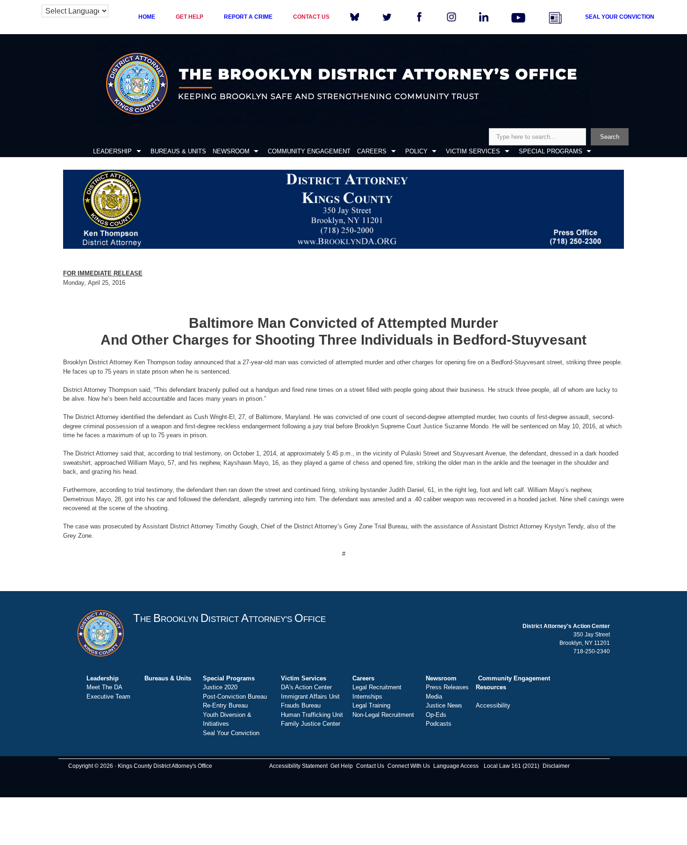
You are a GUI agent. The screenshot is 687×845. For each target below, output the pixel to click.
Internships (367, 696)
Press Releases (447, 687)
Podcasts (438, 723)
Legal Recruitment (376, 687)
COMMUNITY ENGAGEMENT (309, 151)
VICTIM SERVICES (473, 151)
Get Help (341, 766)
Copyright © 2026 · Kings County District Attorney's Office (140, 766)
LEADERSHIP (112, 151)
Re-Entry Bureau (225, 705)
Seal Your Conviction (231, 733)
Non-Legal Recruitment (383, 714)
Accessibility (493, 705)
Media (434, 696)
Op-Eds (436, 714)
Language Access (456, 766)
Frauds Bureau (301, 705)
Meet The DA (104, 687)
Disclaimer (556, 766)
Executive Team (108, 696)
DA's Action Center (306, 687)
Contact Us (370, 766)
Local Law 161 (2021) (511, 766)
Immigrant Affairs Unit (310, 696)
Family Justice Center (310, 723)
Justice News (444, 705)
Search (609, 136)
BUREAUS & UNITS (178, 151)
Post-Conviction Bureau (235, 696)
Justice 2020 (220, 687)
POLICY (416, 151)
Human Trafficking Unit (312, 714)
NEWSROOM (231, 151)
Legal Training (371, 705)
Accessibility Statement (298, 766)
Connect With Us (408, 766)
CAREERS (371, 151)
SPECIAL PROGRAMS (550, 151)
